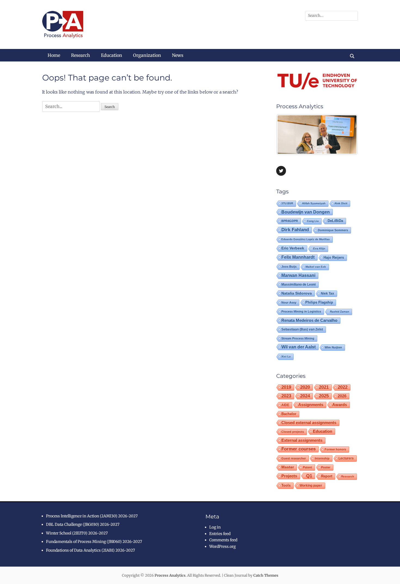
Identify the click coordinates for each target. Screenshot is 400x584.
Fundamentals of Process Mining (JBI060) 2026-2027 (94, 541)
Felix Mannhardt (298, 257)
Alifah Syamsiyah (313, 203)
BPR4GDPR (289, 221)
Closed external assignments (308, 423)
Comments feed (223, 539)
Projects (289, 476)
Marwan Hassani (298, 275)
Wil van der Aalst (298, 346)
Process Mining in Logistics (301, 311)
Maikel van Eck (316, 266)
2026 (342, 396)
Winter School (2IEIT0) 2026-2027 (77, 533)
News (177, 55)
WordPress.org (222, 546)
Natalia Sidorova (296, 293)
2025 (324, 395)
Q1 (309, 475)
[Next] (346, 134)
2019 (286, 387)
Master (287, 467)
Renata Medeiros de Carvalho (309, 320)
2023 (286, 395)
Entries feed (219, 533)
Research (80, 55)
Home (54, 55)
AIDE (285, 405)
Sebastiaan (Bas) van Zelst (302, 329)
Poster (325, 467)
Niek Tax (327, 293)
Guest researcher (293, 458)
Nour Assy (288, 302)
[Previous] (288, 134)
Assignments (310, 404)
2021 (324, 387)
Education (111, 55)
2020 (305, 387)
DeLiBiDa (335, 221)
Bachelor (288, 414)
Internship (322, 458)
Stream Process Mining (297, 338)
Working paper (311, 485)
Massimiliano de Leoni (298, 284)
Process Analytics (170, 575)
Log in (215, 527)
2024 (305, 395)
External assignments (301, 440)
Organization (147, 55)
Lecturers (346, 458)
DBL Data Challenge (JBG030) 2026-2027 (82, 524)
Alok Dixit (340, 203)
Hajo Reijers (334, 257)
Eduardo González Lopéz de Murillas (305, 239)
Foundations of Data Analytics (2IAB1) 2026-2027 (90, 550)
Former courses (298, 449)
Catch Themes (265, 575)
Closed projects (292, 431)
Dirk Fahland (295, 229)
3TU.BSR (287, 203)
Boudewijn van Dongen (305, 211)
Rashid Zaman (339, 311)
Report (326, 476)
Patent (307, 467)
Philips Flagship (319, 302)
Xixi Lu (286, 356)
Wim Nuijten (333, 347)
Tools (286, 485)
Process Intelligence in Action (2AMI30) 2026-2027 (92, 516)
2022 (342, 387)
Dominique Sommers (333, 230)
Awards (339, 404)
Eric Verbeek (292, 248)
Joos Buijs (289, 266)
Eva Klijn (319, 248)
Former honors (335, 449)
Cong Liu (313, 221)
